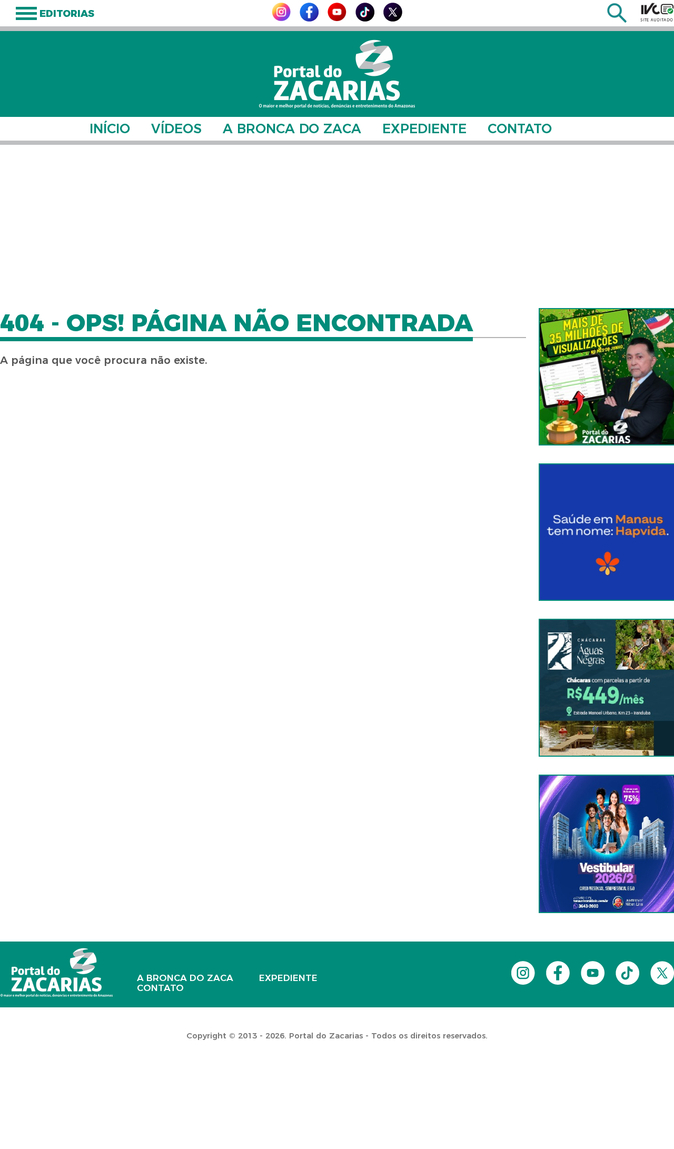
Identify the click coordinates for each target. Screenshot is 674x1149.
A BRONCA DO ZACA (292, 128)
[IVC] (657, 12)
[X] (392, 19)
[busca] (617, 20)
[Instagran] (281, 18)
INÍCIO (110, 128)
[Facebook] (309, 19)
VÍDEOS (176, 128)
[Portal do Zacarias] (337, 74)
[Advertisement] (337, 226)
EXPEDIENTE (424, 128)
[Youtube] (337, 18)
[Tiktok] (364, 19)
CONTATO (520, 128)
